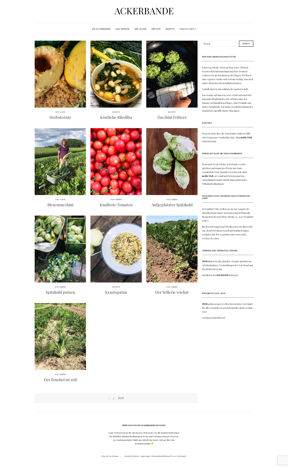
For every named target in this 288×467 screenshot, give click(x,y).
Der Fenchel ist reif (60, 379)
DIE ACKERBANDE (101, 28)
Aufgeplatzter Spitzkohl (172, 204)
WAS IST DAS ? (188, 28)
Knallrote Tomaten (116, 204)
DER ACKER (140, 28)
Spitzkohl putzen (60, 292)
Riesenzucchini (60, 204)
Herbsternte (60, 117)
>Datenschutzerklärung (160, 456)
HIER (205, 261)
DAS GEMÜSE (123, 28)
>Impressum (145, 456)
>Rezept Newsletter (132, 456)
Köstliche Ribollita (116, 117)
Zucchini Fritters (171, 117)
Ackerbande (144, 11)
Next (121, 398)
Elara (104, 456)
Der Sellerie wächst (172, 292)
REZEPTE (170, 28)
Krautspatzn (116, 292)
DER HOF (156, 28)
